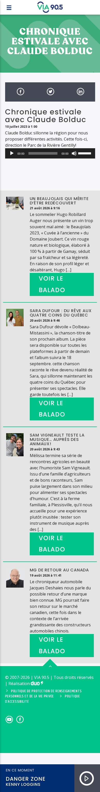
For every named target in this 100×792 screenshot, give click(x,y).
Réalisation (19, 683)
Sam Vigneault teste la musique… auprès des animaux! (57, 439)
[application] (50, 153)
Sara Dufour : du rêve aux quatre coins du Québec (61, 313)
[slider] (85, 152)
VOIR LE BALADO (52, 284)
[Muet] (74, 153)
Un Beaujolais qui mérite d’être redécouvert (59, 201)
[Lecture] (11, 153)
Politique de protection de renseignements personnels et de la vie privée (43, 693)
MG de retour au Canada (59, 570)
